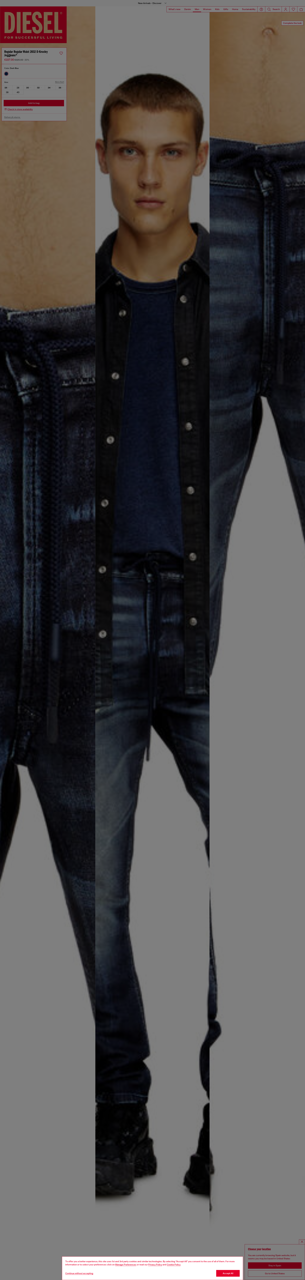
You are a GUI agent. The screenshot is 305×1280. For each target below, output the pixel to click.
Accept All (228, 1273)
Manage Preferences (125, 1264)
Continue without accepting (79, 1273)
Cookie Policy (173, 1264)
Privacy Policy (155, 1264)
